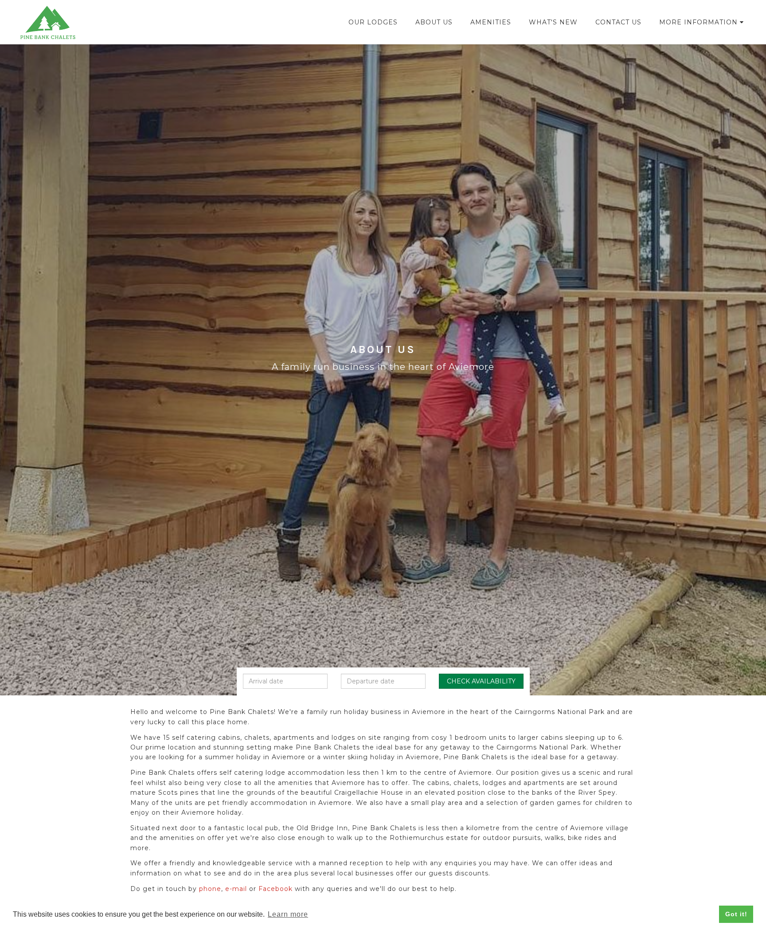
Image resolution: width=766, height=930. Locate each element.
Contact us (618, 22)
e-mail (236, 889)
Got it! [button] (736, 914)
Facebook (275, 889)
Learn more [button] (288, 914)
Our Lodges (373, 22)
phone (210, 889)
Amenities (490, 22)
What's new (553, 22)
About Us (434, 22)
